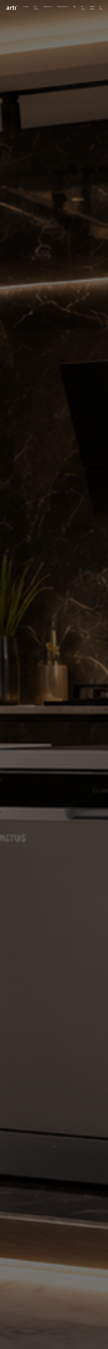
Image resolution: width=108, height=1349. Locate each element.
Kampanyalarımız (62, 7)
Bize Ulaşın (83, 8)
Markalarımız (48, 7)
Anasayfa (26, 7)
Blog (74, 7)
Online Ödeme (92, 8)
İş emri (100, 8)
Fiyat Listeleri (36, 8)
